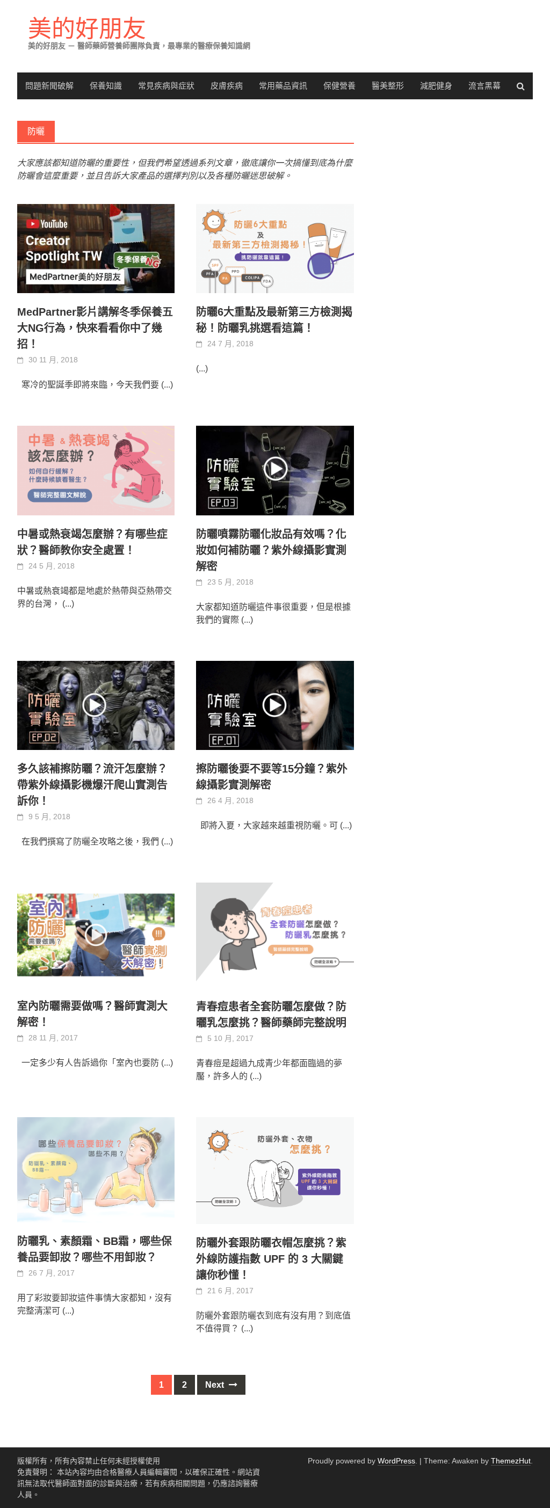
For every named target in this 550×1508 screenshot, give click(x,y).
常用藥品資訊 (283, 85)
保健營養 (339, 85)
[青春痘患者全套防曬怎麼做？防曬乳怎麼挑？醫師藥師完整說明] (274, 935)
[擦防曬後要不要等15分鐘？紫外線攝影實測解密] (274, 705)
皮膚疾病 (227, 85)
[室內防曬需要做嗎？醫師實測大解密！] (96, 935)
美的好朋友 (87, 29)
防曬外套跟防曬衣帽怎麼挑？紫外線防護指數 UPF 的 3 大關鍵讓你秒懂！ (271, 1259)
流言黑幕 (484, 85)
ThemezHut (511, 1460)
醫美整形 (388, 85)
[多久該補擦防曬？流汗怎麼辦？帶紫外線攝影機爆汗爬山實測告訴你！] (96, 705)
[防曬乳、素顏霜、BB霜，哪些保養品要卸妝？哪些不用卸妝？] (96, 1169)
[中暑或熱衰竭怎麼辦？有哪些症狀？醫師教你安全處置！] (96, 470)
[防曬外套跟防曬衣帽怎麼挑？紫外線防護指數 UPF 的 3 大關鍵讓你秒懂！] (274, 1170)
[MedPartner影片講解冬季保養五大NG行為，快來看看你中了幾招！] (96, 248)
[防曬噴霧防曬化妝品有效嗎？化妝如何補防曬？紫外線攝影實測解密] (274, 470)
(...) (167, 384)
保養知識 (106, 85)
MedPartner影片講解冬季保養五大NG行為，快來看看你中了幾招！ (95, 328)
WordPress (396, 1460)
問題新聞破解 (49, 85)
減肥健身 (436, 85)
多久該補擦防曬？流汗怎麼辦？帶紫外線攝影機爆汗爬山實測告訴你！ (92, 785)
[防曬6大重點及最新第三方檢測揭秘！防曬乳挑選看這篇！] (274, 248)
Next (215, 1384)
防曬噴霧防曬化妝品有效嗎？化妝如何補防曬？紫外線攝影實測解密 (271, 550)
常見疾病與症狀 (166, 85)
